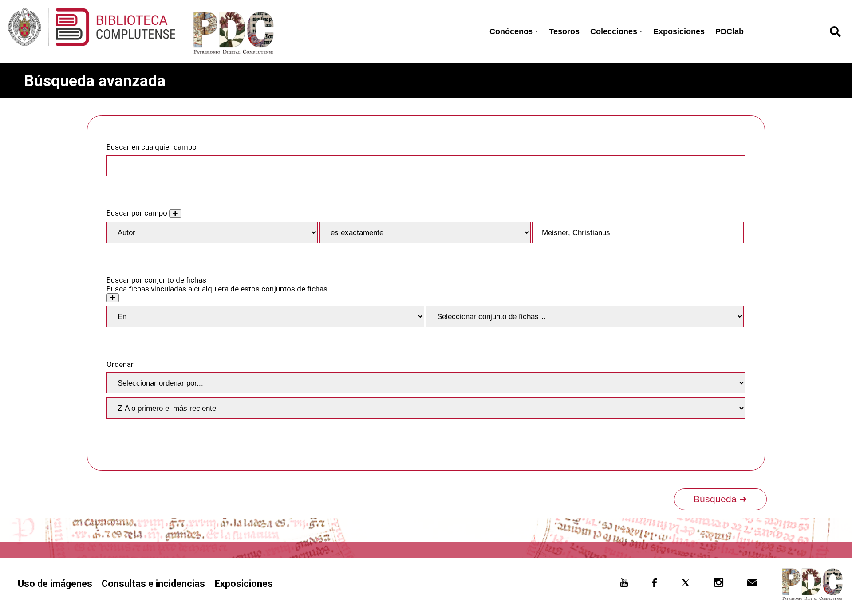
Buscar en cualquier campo (151, 146)
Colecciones (613, 31)
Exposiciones (679, 31)
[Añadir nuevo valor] (175, 213)
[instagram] (718, 584)
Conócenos (511, 31)
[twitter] (685, 584)
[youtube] (624, 584)
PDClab (729, 31)
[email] (752, 584)
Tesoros (564, 31)
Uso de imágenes (55, 583)
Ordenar (120, 364)
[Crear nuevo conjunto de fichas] (112, 297)
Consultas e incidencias (153, 583)
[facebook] (654, 584)
